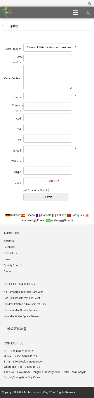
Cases (7, 271)
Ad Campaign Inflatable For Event (23, 291)
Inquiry (12, 25)
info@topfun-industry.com (28, 361)
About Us (9, 241)
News (7, 259)
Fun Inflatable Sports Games (20, 310)
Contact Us (10, 253)
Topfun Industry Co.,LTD (38, 392)
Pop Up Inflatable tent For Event (22, 298)
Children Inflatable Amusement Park (25, 304)
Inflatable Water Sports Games (22, 316)
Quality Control (13, 265)
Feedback (9, 247)
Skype (89, 3)
